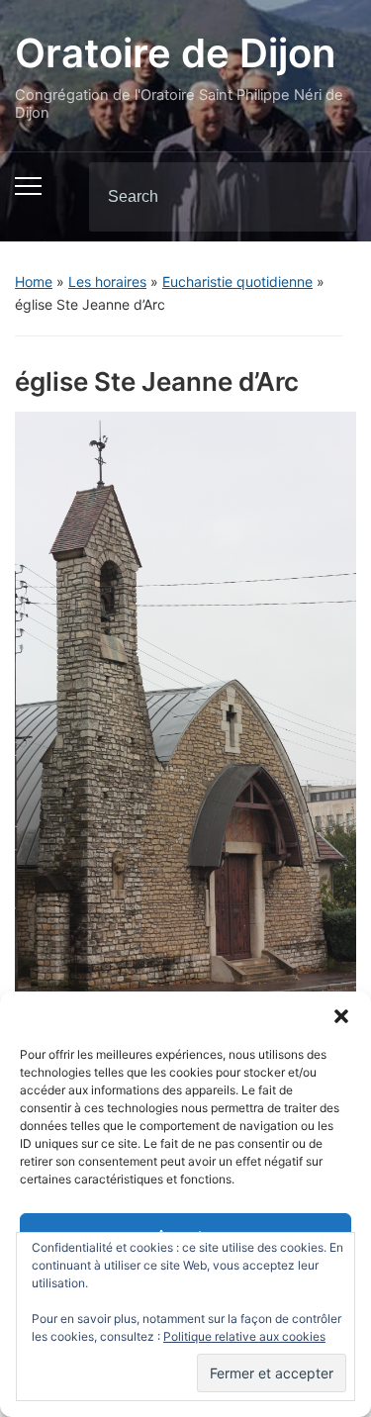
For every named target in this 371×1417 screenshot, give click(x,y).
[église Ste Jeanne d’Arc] (185, 709)
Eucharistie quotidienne (237, 281)
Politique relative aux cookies (244, 1336)
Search (324, 197)
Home (33, 281)
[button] (341, 1016)
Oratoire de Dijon (175, 53)
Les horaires (107, 281)
